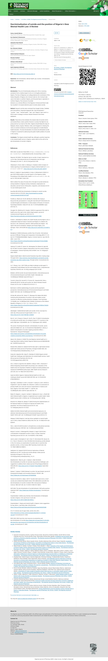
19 (34, 595)
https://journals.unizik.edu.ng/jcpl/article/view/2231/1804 (26, 216)
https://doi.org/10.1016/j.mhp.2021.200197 (35, 169)
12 (22, 595)
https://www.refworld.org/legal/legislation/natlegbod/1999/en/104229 (29, 305)
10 (19, 595)
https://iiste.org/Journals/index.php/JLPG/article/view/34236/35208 (28, 507)
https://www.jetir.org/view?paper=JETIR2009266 (23, 475)
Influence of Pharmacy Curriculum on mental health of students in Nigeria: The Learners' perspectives (42, 564)
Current (16, 11)
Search (97, 11)
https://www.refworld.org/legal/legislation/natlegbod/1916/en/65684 (29, 241)
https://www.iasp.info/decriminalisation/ (30, 490)
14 (26, 595)
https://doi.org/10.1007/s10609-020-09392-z (22, 500)
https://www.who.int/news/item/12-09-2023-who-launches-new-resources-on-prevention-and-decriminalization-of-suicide (30, 522)
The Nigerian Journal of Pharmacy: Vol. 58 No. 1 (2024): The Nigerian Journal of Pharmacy (44, 555)
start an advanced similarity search (27, 598)
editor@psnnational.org (20, 632)
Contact (11, 14)
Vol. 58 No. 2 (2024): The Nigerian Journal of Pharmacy (34, 19)
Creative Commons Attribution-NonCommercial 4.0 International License (64, 94)
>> (38, 595)
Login (98, 1)
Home (9, 11)
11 (21, 595)
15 (27, 595)
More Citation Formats (60, 60)
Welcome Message (32, 11)
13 (24, 595)
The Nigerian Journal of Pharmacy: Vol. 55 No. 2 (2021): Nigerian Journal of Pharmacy (42, 560)
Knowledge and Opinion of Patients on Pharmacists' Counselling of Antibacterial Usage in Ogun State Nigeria (43, 541)
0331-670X (84, 24)
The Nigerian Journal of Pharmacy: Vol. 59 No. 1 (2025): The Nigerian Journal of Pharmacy (43, 548)
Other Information (70, 11)
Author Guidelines (44, 11)
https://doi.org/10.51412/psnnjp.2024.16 (24, 74)
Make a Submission (84, 33)
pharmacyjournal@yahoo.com (36, 632)
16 (29, 595)
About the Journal (57, 11)
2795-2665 (86, 26)
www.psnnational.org (21, 631)
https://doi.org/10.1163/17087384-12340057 (22, 315)
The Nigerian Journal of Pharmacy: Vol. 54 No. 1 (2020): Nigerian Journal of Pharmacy (44, 543)
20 (35, 595)
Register (93, 1)
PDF (57, 33)
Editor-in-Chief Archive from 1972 (87, 101)
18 (32, 595)
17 (30, 595)
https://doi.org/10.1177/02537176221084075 (30, 466)
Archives (22, 11)
